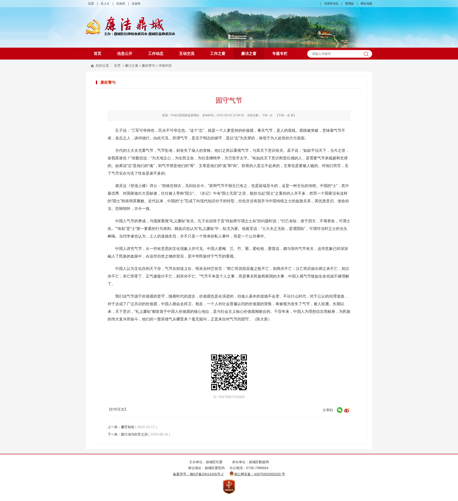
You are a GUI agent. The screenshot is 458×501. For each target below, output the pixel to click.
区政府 (120, 3)
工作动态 (155, 53)
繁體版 (349, 3)
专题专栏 (279, 53)
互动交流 (186, 53)
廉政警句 (148, 65)
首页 (97, 53)
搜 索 (366, 54)
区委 (91, 3)
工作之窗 (217, 53)
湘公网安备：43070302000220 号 (259, 474)
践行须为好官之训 (134, 434)
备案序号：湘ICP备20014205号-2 (198, 474)
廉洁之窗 (248, 53)
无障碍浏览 (331, 3)
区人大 (105, 3)
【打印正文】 (118, 409)
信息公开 (124, 53)
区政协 (136, 3)
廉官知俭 (127, 427)
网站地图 (366, 3)
